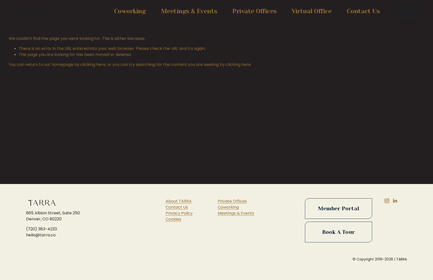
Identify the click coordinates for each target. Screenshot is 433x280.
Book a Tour (338, 232)
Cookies (173, 219)
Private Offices (254, 11)
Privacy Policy (179, 213)
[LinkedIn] (394, 200)
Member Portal (338, 209)
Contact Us (363, 11)
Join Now (409, 11)
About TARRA (179, 201)
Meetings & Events (189, 11)
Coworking (130, 11)
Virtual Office (312, 11)
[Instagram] (386, 200)
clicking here (92, 64)
